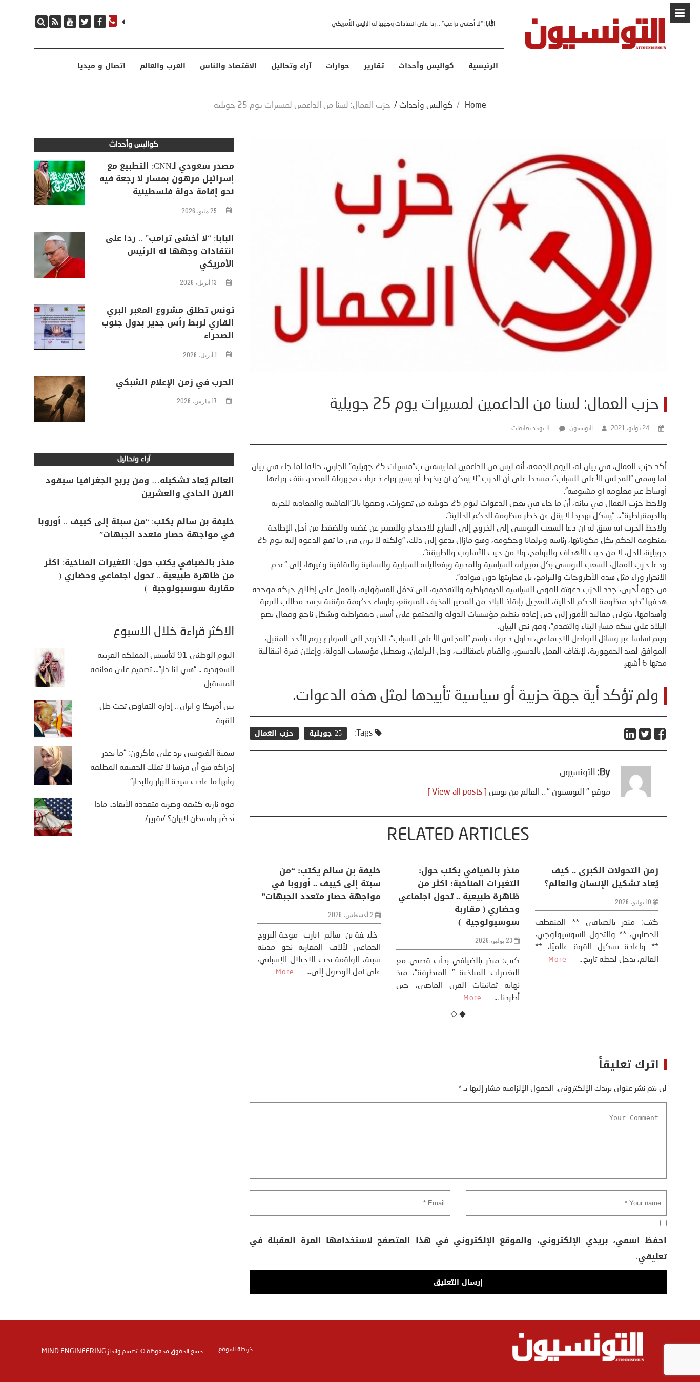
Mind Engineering (74, 1351)
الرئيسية (483, 66)
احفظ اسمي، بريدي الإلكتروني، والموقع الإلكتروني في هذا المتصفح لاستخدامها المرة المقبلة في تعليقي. (458, 1248)
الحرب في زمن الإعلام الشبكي (175, 382)
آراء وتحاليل (291, 66)
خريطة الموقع (235, 1350)
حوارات (337, 66)
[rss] (55, 21)
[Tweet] (645, 734)
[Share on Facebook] (660, 734)
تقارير (374, 66)
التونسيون (581, 428)
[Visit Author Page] (636, 795)
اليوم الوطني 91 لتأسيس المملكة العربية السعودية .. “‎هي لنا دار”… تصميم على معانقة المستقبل (162, 670)
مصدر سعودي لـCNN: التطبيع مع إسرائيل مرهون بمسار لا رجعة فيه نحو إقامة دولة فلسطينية (166, 178)
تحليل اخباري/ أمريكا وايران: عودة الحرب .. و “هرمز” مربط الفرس (620, 883)
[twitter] (85, 21)
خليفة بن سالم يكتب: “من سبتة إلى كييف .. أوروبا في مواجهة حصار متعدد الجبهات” (136, 528)
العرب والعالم (163, 66)
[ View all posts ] (457, 792)
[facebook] (100, 21)
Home (475, 105)
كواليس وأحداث (426, 66)
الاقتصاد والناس (228, 66)
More (353, 998)
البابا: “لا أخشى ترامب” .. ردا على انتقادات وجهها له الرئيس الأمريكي (170, 251)
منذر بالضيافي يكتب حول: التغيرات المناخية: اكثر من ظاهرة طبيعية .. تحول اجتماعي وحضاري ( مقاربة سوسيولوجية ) (340, 896)
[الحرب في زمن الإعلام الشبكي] (59, 402)
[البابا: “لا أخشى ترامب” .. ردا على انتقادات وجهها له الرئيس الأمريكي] (59, 257)
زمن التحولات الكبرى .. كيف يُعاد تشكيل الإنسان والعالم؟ (482, 877)
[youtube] (70, 21)
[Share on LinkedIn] (630, 734)
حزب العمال (274, 733)
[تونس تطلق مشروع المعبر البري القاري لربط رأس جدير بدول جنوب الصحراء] (59, 329)
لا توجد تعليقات (530, 428)
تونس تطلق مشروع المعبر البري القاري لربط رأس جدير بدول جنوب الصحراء (408, 24)
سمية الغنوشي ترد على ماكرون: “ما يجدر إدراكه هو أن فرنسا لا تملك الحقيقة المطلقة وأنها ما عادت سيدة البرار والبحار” (162, 767)
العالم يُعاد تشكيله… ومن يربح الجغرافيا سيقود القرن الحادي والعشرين (140, 487)
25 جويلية (325, 733)
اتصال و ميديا (101, 66)
